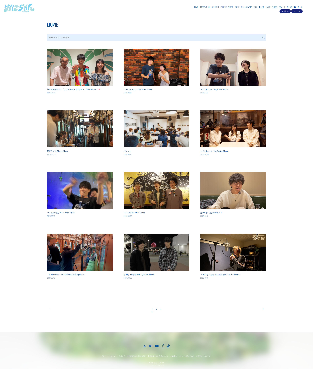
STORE (237, 7)
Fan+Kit (161, 363)
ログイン (297, 11)
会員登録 (285, 11)
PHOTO (274, 7)
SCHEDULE (215, 7)
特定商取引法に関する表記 (136, 356)
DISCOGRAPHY (246, 7)
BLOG (255, 7)
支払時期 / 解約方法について (158, 356)
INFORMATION (205, 7)
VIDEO (230, 7)
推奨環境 (173, 356)
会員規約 (122, 356)
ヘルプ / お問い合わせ (186, 356)
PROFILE (224, 7)
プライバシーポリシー (109, 356)
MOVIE (261, 7)
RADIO (268, 7)
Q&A (280, 7)
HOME (196, 7)
